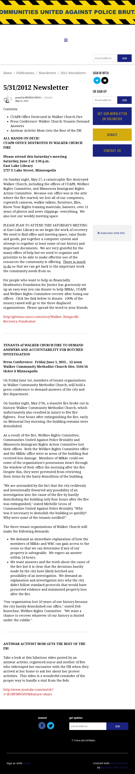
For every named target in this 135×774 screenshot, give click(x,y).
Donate (112, 134)
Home (7, 73)
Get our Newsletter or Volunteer (112, 116)
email (26, 763)
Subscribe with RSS (113, 233)
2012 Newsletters (73, 73)
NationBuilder (119, 763)
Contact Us (112, 150)
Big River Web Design (114, 767)
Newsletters (47, 73)
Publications (25, 73)
